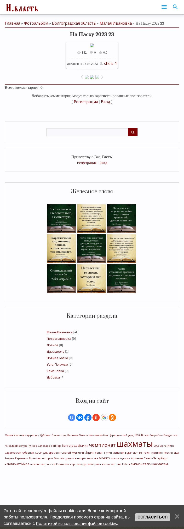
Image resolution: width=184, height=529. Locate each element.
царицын (33, 435)
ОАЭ (156, 445)
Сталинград (59, 435)
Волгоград (69, 446)
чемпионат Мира (17, 464)
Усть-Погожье (57, 364)
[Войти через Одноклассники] (112, 417)
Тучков (32, 445)
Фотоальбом (36, 23)
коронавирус (78, 464)
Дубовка (53, 377)
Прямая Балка (57, 358)
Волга (145, 435)
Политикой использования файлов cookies (76, 523)
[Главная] (21, 7)
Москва (59, 458)
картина (116, 464)
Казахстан (62, 464)
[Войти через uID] (71, 417)
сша (176, 452)
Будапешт (131, 452)
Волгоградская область (74, 23)
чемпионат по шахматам (148, 464)
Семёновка (55, 371)
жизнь (106, 464)
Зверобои (156, 435)
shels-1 (110, 63)
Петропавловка (59, 338)
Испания (118, 452)
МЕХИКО (104, 458)
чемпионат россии (42, 464)
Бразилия (35, 458)
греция (69, 458)
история (47, 458)
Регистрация (87, 163)
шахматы (135, 443)
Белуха (22, 445)
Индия (89, 453)
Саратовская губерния (19, 452)
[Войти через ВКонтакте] (79, 417)
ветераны (94, 464)
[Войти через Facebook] (88, 417)
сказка (115, 458)
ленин (99, 452)
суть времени (51, 452)
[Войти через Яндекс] (96, 417)
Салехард (44, 445)
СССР (38, 452)
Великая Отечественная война (87, 435)
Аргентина (167, 445)
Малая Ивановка (60, 332)
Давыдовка (55, 351)
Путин (108, 452)
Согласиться (153, 517)
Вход (103, 163)
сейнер (56, 445)
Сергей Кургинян (72, 452)
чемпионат (102, 445)
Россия (168, 452)
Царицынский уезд (121, 435)
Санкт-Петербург (156, 458)
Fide (125, 464)
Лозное (52, 345)
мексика (92, 458)
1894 (137, 435)
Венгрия (144, 452)
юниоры (80, 458)
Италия (83, 446)
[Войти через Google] (104, 417)
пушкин (125, 458)
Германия (21, 458)
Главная (12, 23)
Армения (137, 458)
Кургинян (156, 452)
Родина (9, 458)
